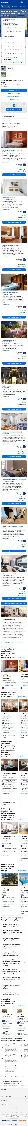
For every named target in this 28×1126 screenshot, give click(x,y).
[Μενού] (26, 2)
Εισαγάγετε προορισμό (10, 19)
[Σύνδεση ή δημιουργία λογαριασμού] (22, 2)
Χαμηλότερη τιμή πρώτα (14, 93)
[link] (7, 123)
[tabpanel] (13, 47)
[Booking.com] (4, 2)
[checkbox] (21, 39)
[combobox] (14, 20)
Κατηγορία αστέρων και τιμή (14, 96)
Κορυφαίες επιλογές (14, 90)
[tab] (8, 28)
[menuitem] (5, 6)
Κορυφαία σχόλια (14, 99)
